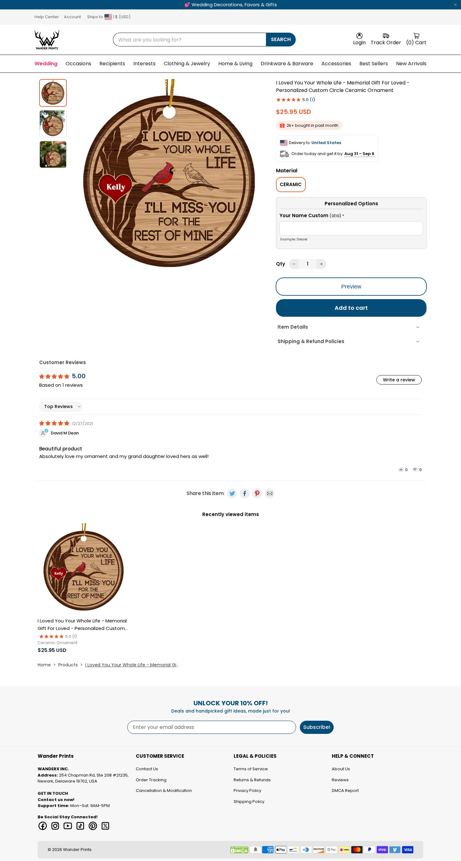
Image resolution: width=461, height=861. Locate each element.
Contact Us (147, 769)
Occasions (78, 63)
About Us (341, 769)
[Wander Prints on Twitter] (105, 826)
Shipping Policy (249, 801)
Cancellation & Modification (164, 791)
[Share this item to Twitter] (232, 493)
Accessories (336, 63)
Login (359, 42)
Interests (144, 63)
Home (44, 665)
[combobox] (189, 39)
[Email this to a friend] (270, 493)
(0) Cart (416, 42)
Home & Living (235, 63)
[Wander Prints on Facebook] (43, 826)
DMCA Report (345, 791)
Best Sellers (373, 63)
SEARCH (281, 39)
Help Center (46, 17)
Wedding (45, 63)
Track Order (386, 42)
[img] (55, 423)
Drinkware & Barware (287, 63)
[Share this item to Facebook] (244, 493)
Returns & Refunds (252, 780)
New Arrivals (411, 63)
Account (72, 17)
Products (68, 665)
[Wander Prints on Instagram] (55, 826)
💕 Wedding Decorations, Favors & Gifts (230, 4)
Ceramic (291, 184)
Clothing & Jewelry (187, 63)
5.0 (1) (308, 100)
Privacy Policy (247, 791)
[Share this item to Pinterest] (257, 493)
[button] (351, 216)
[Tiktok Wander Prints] (80, 826)
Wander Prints (77, 850)
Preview (351, 286)
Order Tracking (151, 780)
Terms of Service (251, 769)
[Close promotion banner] (455, 4)
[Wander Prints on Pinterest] (93, 826)
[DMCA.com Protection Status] (239, 850)
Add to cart (351, 308)
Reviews (340, 780)
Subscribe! (316, 727)
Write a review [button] (399, 380)
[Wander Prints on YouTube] (68, 826)
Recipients (112, 63)
